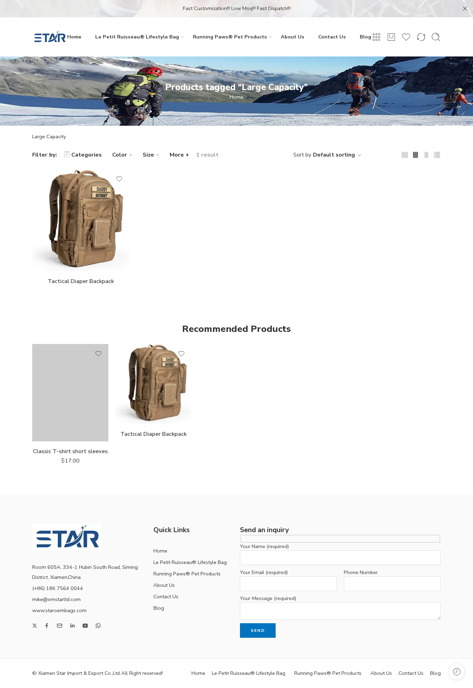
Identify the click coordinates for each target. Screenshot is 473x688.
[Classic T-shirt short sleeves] (70, 392)
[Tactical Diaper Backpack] (80, 220)
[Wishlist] (119, 179)
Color (119, 155)
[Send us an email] (59, 626)
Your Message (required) (268, 598)
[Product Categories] (376, 37)
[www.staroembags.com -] (49, 37)
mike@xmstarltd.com (56, 599)
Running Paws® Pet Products (230, 36)
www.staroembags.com (59, 610)
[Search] (436, 37)
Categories (86, 155)
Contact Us (332, 36)
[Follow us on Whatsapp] (98, 625)
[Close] (465, 8)
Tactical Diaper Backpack (81, 281)
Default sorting (334, 155)
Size (148, 155)
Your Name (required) (264, 546)
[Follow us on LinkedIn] (72, 625)
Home (74, 36)
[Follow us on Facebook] (47, 625)
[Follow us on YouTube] (85, 626)
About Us (292, 36)
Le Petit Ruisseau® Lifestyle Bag (137, 36)
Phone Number (361, 572)
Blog (365, 36)
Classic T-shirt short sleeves (70, 451)
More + (179, 155)
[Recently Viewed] (456, 671)
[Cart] (391, 37)
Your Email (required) (264, 572)
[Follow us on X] (34, 625)
